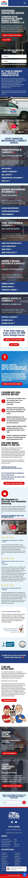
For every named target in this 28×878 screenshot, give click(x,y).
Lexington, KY (17, 854)
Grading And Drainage (6, 844)
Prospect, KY (17, 859)
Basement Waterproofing (6, 841)
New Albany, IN (18, 858)
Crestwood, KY (4, 861)
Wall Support (6, 174)
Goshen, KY (3, 868)
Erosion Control (7, 286)
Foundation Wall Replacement (12, 177)
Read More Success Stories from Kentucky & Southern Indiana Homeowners (14, 656)
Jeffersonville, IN (4, 870)
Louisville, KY (4, 852)
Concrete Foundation (9, 171)
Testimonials (16, 844)
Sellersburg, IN (18, 861)
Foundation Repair (5, 839)
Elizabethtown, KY (5, 863)
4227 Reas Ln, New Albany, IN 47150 (13, 829)
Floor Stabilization (8, 246)
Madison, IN (17, 856)
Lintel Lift (5, 181)
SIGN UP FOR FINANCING (9, 753)
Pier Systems (6, 168)
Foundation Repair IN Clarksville (11, 151)
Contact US (16, 846)
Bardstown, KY (4, 854)
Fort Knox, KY (4, 866)
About (15, 839)
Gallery (15, 841)
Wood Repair (6, 249)
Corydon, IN (3, 859)
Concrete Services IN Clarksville (11, 299)
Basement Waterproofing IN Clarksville (13, 190)
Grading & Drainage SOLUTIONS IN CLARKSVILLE (13, 262)
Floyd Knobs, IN (4, 864)
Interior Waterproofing (10, 208)
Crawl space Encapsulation (11, 243)
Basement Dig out (7, 323)
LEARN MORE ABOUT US (9, 700)
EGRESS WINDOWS (7, 214)
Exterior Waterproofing (10, 211)
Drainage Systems (8, 283)
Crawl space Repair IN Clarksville (12, 224)
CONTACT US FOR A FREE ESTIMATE (12, 35)
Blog (15, 842)
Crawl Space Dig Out (8, 252)
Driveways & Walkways (9, 317)
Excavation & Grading (9, 289)
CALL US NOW (6, 40)
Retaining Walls (7, 320)
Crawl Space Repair (5, 842)
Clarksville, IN (4, 858)
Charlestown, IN (4, 856)
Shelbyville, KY (18, 864)
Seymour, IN (17, 863)
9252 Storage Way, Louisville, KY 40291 (14, 832)
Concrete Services (5, 846)
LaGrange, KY (17, 852)
